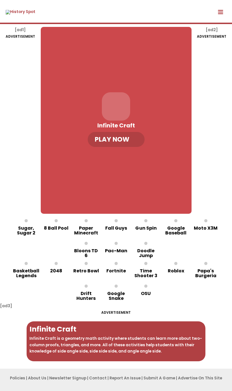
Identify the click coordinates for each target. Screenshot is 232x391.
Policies (17, 378)
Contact (98, 378)
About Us (37, 378)
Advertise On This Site (200, 378)
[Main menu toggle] (221, 12)
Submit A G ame (159, 378)
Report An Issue (125, 378)
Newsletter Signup (67, 378)
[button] (116, 139)
